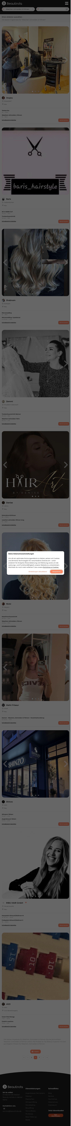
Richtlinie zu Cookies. (51, 567)
